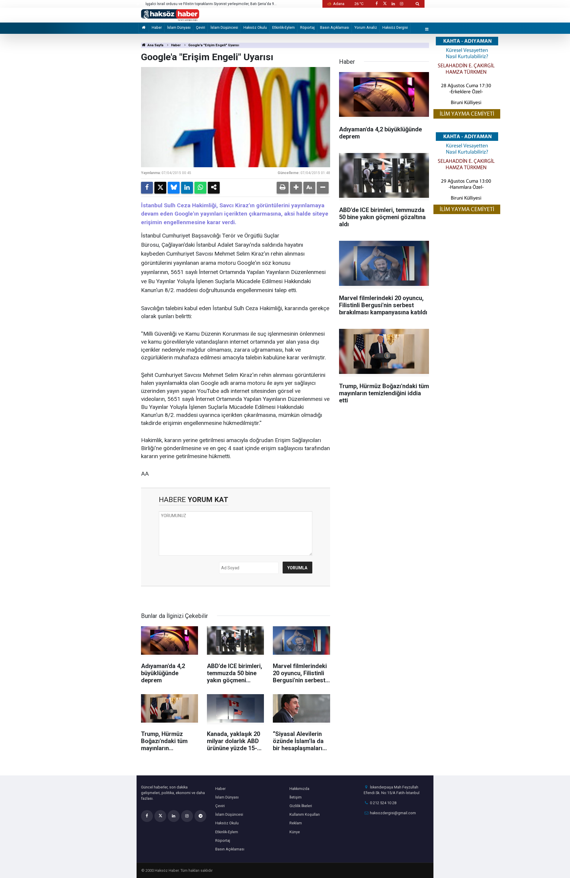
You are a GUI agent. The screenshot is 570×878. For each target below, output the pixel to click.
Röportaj (307, 27)
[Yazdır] (283, 188)
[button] (296, 188)
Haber (157, 27)
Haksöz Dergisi (395, 27)
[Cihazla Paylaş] (214, 188)
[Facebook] (147, 188)
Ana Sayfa (155, 45)
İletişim (295, 797)
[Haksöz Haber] (170, 14)
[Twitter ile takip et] (385, 3)
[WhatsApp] (200, 188)
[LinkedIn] (187, 188)
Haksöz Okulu (255, 27)
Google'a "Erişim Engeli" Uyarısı (213, 45)
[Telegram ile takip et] (200, 816)
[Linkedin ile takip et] (393, 3)
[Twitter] (160, 188)
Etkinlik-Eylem (283, 27)
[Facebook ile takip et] (376, 3)
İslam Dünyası (179, 27)
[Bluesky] (174, 188)
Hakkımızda (299, 788)
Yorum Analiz (365, 27)
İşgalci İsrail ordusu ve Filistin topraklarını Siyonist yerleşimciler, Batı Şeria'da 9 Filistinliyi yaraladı (209, 4)
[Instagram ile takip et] (402, 3)
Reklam (295, 823)
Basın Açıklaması (334, 27)
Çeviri (200, 27)
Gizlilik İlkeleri (300, 806)
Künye (294, 832)
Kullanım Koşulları (304, 814)
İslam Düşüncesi (224, 27)
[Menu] (427, 29)
